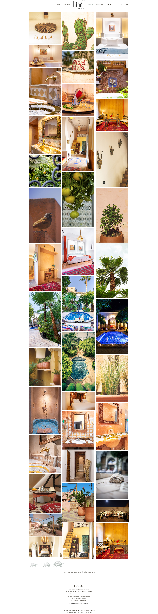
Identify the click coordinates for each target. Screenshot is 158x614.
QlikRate (90, 612)
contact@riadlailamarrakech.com (79, 603)
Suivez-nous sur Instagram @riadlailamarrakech (79, 572)
